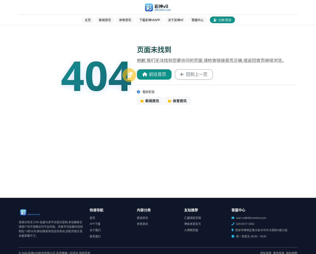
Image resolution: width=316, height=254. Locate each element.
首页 (92, 218)
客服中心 (198, 20)
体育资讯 (125, 20)
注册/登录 (224, 20)
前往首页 (157, 74)
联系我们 (95, 236)
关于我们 (95, 230)
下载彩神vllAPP (149, 20)
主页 (88, 20)
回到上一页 (196, 74)
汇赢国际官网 (192, 218)
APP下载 (95, 224)
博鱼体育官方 (192, 224)
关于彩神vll (175, 20)
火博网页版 (191, 230)
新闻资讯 (105, 20)
